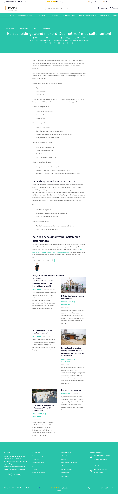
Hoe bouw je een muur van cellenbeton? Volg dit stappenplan (43, 408)
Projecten (36, 466)
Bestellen (65, 456)
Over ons (36, 459)
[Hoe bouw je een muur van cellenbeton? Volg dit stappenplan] (44, 396)
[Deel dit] (50, 42)
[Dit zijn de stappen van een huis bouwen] (73, 285)
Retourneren (66, 466)
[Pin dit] (63, 42)
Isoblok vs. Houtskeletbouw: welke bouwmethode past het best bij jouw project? (42, 282)
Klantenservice (67, 469)
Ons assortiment (38, 463)
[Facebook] (5, 474)
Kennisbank (36, 289)
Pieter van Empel (38, 273)
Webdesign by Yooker (26, 488)
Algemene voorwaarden (94, 488)
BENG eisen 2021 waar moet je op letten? (42, 331)
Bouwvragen (66, 302)
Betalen (64, 459)
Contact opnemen (39, 473)
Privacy (104, 488)
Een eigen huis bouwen (71, 390)
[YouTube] (19, 474)
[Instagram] (10, 474)
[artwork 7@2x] (12, 8)
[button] (34, 15)
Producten (65, 476)
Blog (35, 469)
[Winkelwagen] (111, 8)
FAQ (73, 302)
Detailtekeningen (39, 456)
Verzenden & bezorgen (69, 463)
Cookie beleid (110, 488)
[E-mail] (46, 42)
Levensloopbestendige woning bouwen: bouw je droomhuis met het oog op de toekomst (72, 352)
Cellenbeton (37, 414)
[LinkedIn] (15, 474)
